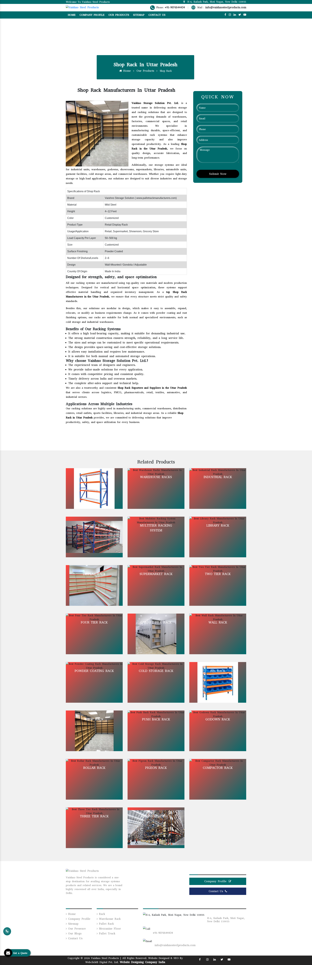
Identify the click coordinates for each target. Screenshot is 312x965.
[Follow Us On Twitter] (239, 15)
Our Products (118, 15)
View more (94, 488)
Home (72, 15)
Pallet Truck (106, 933)
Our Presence (76, 929)
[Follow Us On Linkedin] (235, 15)
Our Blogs (74, 933)
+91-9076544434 (175, 7)
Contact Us (156, 15)
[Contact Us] (7, 932)
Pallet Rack (106, 924)
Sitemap (138, 15)
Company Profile (91, 15)
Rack (101, 914)
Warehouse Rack (109, 919)
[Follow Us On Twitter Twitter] (222, 959)
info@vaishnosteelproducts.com (225, 7)
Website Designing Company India (142, 962)
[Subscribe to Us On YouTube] (244, 15)
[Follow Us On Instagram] (230, 15)
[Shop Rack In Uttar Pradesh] (97, 133)
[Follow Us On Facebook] (225, 15)
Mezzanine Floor (109, 929)
